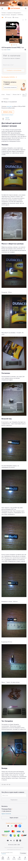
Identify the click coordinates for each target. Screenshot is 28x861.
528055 (8, 49)
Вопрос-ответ (17, 94)
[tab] (8, 95)
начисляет (9, 106)
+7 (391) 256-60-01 (6, 811)
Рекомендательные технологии (14, 849)
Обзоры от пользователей (10, 101)
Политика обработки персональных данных (14, 847)
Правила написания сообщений (7, 114)
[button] (3, 858)
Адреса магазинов (6, 813)
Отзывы (8, 94)
